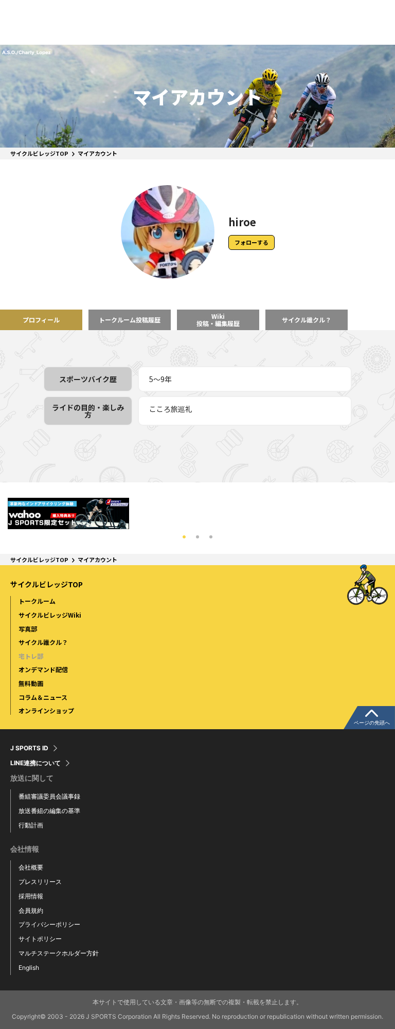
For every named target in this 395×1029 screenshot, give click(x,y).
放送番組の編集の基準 (49, 811)
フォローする (251, 242)
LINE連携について (35, 763)
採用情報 (31, 896)
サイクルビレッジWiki (50, 614)
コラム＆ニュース (43, 697)
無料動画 (31, 683)
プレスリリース (40, 882)
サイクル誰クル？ (43, 642)
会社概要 (31, 867)
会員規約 (31, 910)
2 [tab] (197, 536)
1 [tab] (184, 536)
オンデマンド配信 (43, 669)
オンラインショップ (46, 710)
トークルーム (37, 601)
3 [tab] (210, 536)
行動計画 (31, 825)
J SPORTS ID (29, 748)
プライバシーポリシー (49, 924)
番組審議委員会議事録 (49, 796)
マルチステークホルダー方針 (59, 953)
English (29, 967)
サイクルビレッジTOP (39, 153)
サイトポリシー (40, 939)
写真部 (28, 628)
